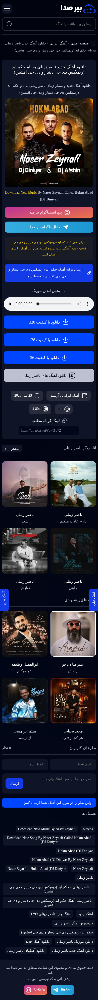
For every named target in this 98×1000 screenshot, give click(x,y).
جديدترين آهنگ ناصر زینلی (73, 923)
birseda (88, 829)
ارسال (14, 783)
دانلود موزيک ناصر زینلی (75, 941)
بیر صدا (78, 8)
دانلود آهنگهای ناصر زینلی (25, 951)
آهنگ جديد (85, 914)
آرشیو (55, 395)
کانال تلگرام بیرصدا (45, 227)
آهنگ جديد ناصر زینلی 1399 (51, 914)
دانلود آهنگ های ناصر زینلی (45, 375)
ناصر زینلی (85, 878)
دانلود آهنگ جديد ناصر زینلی (72, 951)
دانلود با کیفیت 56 (44, 357)
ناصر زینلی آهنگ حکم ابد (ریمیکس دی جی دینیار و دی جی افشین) (49, 903)
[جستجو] (9, 24)
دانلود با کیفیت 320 (44, 322)
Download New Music (21, 192)
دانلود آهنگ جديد (38, 941)
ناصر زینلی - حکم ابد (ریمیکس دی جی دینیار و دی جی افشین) (49, 889)
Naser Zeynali (83, 869)
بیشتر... (14, 449)
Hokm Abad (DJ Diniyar (75, 851)
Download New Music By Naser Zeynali (46, 829)
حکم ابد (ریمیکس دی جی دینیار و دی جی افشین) (57, 932)
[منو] (7, 9)
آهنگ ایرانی (58, 43)
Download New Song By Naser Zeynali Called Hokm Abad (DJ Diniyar (49, 840)
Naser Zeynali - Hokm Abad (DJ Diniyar (37, 869)
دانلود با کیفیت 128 (44, 340)
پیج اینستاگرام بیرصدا (45, 212)
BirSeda (39, 990)
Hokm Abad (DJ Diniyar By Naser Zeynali (62, 860)
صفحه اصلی (79, 43)
